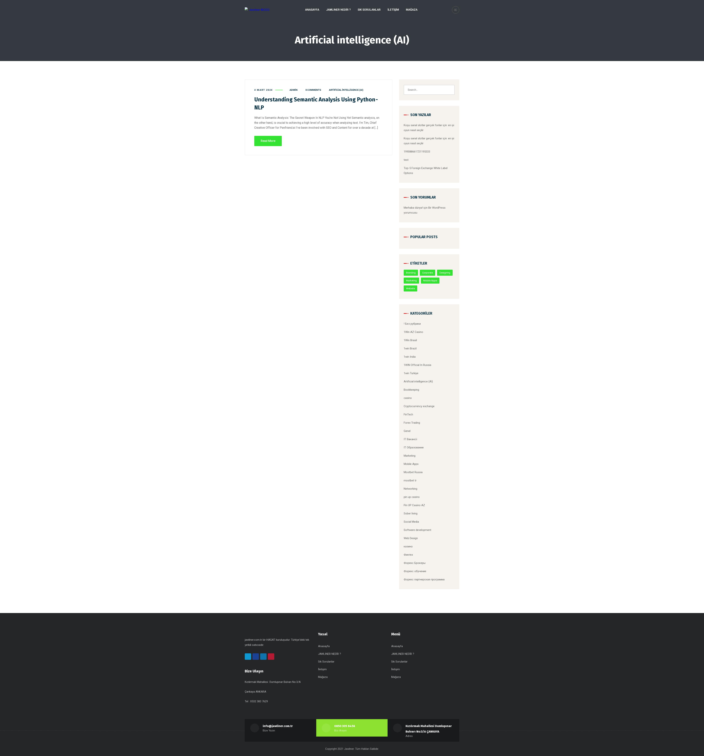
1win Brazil (410, 348)
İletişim (322, 669)
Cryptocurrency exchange (419, 406)
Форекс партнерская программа (424, 579)
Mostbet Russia (413, 472)
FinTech (408, 414)
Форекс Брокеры (415, 563)
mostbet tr (410, 480)
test (406, 160)
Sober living (410, 513)
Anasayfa (324, 646)
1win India (410, 356)
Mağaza (323, 677)
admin (293, 90)
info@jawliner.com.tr (278, 726)
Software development (417, 530)
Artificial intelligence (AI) (346, 90)
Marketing (411, 280)
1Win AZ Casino (413, 332)
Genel (407, 431)
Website (410, 288)
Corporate (427, 272)
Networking (410, 488)
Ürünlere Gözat (681, 6)
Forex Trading (412, 422)
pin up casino (412, 497)
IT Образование (414, 447)
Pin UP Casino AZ (414, 505)
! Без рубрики (412, 323)
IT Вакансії (410, 439)
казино (408, 546)
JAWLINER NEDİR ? (329, 654)
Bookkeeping (411, 389)
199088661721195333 (417, 151)
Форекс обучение (415, 571)
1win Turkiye (411, 373)
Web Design (411, 538)
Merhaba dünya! (413, 207)
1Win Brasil (410, 340)
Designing (444, 272)
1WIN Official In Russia (417, 365)
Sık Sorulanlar (326, 661)
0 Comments (313, 90)
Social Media (411, 521)
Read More (268, 141)
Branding (411, 272)
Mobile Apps (430, 280)
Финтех (408, 554)
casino (408, 398)
